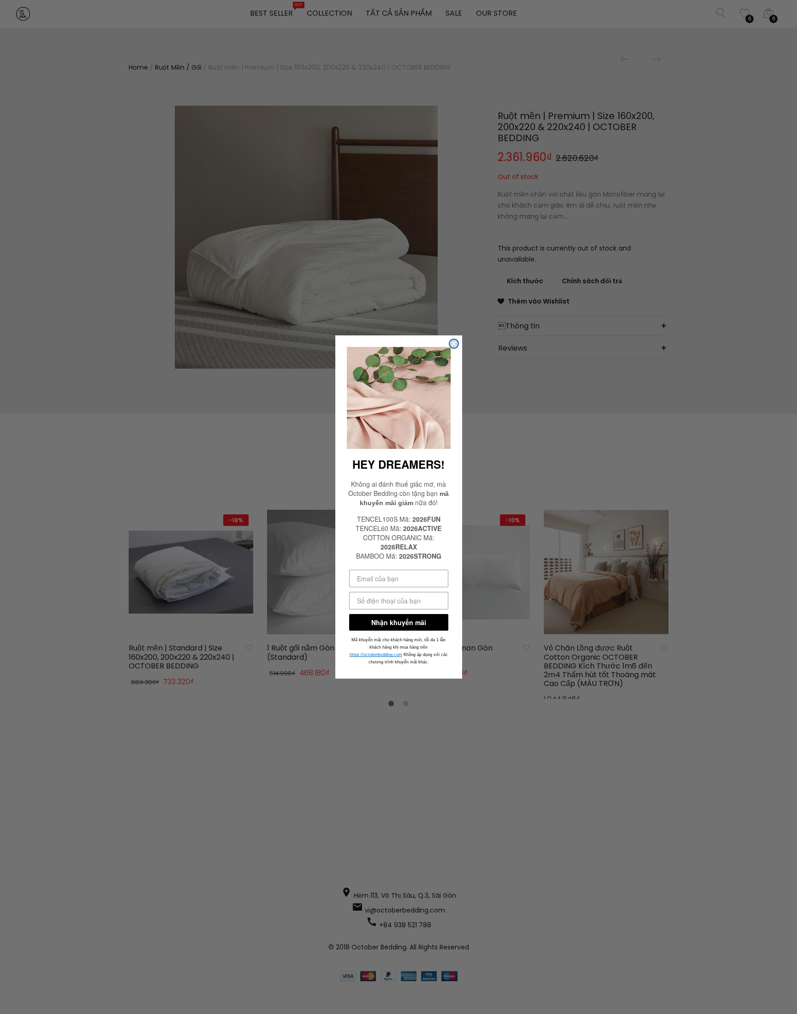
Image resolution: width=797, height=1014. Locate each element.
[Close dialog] (453, 343)
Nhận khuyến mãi (398, 622)
